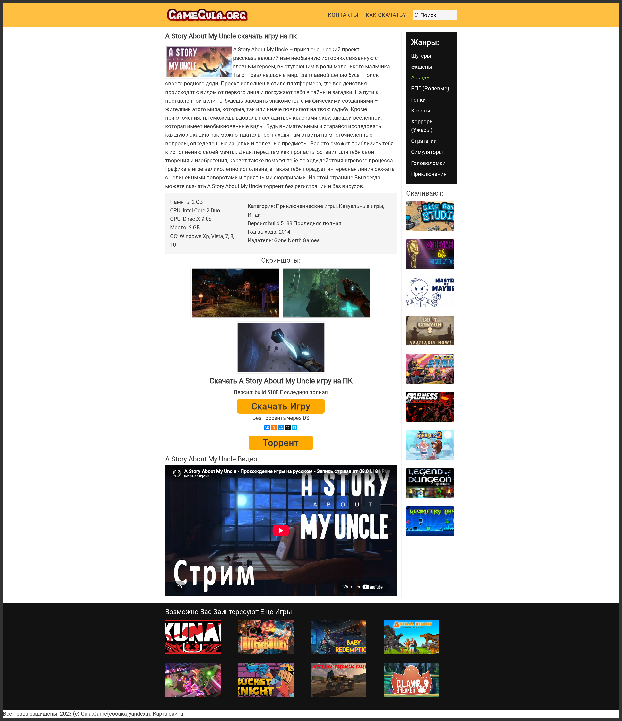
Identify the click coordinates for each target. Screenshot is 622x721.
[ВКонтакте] (267, 427)
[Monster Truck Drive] (338, 680)
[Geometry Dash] (430, 521)
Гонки (418, 100)
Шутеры (421, 56)
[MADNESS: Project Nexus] (430, 407)
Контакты (343, 15)
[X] (288, 427)
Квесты (420, 111)
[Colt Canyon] (430, 330)
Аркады (421, 78)
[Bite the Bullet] (266, 637)
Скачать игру (281, 406)
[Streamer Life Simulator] (430, 254)
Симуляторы (427, 152)
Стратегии (424, 141)
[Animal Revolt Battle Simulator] (411, 637)
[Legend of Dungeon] (430, 483)
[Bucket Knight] (266, 680)
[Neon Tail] (193, 680)
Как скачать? (386, 15)
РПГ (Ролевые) (430, 89)
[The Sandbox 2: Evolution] (430, 445)
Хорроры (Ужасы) (422, 126)
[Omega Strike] (430, 368)
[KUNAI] (193, 637)
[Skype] (294, 427)
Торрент (281, 443)
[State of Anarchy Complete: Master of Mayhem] (430, 292)
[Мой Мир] (281, 427)
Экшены (421, 67)
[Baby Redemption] (338, 637)
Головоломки (428, 163)
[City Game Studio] (430, 216)
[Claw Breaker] (411, 680)
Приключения (429, 174)
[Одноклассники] (274, 427)
